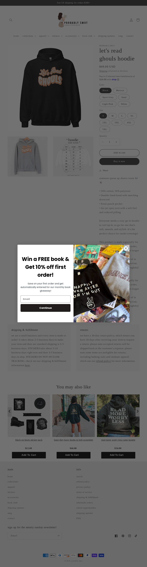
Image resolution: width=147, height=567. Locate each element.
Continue (45, 308)
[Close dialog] (125, 248)
